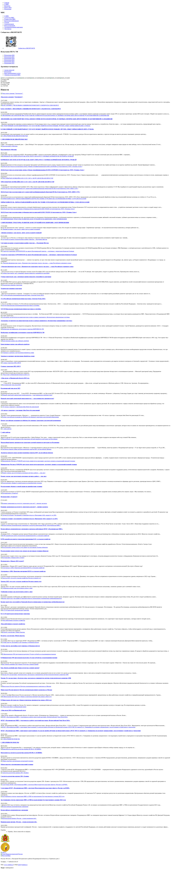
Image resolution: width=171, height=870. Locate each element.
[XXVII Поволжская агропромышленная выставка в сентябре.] (20, 305)
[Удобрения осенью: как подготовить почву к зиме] (16, 588)
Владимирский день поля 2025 (10, 388)
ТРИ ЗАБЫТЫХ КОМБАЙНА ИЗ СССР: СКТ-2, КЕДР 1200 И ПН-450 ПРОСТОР (27, 182)
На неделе (4, 82)
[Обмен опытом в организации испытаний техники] (17, 761)
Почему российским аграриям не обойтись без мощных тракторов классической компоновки (31, 420)
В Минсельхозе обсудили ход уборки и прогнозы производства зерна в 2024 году (26, 700)
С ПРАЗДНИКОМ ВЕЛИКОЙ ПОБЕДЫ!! (14, 139)
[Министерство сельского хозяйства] (5, 851)
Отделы (6, 22)
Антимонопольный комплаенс (13, 27)
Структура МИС (9, 17)
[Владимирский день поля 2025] (11, 385)
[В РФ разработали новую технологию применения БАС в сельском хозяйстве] (25, 535)
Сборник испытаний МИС (12, 75)
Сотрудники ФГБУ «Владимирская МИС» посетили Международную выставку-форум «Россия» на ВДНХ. (35, 788)
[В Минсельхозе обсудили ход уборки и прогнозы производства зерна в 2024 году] (26, 696)
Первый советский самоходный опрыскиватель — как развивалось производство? (27, 398)
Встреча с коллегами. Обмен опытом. (13, 635)
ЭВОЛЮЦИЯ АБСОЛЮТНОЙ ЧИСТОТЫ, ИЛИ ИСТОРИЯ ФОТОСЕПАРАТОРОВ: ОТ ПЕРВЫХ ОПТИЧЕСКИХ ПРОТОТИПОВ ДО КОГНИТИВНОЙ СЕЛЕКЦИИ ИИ (56, 119)
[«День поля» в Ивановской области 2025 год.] (15, 374)
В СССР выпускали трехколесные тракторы (15, 613)
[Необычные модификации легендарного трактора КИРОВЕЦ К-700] (22, 329)
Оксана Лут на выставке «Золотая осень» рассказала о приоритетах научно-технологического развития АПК (36, 678)
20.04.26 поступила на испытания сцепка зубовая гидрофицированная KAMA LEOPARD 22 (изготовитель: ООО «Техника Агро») (42, 170)
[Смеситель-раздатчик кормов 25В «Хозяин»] (15, 772)
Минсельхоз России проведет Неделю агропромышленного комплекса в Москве (26, 690)
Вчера (2, 81)
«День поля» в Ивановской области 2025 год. (15, 378)
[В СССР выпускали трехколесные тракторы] (15, 610)
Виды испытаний (9, 25)
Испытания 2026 (9, 55)
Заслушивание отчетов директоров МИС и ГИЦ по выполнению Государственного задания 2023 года (33, 800)
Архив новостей (9, 70)
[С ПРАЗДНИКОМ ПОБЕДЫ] (10, 739)
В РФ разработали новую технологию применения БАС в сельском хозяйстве (25, 539)
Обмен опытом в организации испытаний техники (17, 764)
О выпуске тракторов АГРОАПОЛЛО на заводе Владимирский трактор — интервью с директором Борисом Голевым (39, 254)
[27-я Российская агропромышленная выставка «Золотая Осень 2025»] (22, 295)
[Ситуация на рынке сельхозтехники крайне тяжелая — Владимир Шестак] (24, 239)
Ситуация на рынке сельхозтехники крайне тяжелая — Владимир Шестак (25, 243)
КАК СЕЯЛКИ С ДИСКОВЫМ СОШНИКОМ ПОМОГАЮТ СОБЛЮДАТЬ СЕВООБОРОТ (31, 109)
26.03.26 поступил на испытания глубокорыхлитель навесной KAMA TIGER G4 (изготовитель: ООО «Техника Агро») (39, 212)
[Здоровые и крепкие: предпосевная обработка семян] (17, 352)
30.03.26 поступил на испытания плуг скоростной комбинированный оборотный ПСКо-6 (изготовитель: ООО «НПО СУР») (40, 192)
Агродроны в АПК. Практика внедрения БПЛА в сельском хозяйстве (23, 571)
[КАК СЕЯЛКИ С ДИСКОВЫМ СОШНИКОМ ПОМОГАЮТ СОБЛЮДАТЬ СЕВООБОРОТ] (30, 105)
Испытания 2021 (9, 63)
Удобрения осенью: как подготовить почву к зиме (17, 591)
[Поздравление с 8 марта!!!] (9, 493)
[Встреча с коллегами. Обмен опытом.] (13, 632)
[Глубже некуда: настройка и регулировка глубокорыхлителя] (20, 642)
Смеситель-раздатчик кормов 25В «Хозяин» (15, 776)
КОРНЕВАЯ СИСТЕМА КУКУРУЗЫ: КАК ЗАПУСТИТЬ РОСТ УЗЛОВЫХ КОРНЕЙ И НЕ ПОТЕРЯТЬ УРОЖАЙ (38, 159)
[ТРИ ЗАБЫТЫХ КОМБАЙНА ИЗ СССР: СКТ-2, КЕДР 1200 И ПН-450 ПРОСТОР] (27, 178)
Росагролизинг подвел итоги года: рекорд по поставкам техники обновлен (24, 551)
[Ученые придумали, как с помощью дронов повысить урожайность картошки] (25, 273)
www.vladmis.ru (8, 864)
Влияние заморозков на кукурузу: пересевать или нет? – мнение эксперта (24, 507)
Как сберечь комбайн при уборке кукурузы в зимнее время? (20, 668)
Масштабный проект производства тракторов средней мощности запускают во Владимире (30, 442)
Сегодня (3, 79)
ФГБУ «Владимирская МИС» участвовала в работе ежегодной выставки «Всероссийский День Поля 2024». (35, 720)
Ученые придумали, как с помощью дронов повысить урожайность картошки (26, 276)
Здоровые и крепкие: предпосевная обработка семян (17, 356)
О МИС (6, 4)
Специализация (9, 24)
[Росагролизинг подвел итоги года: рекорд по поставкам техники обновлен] (24, 547)
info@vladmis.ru (22, 864)
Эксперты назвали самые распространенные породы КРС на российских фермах (27, 452)
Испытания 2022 (9, 61)
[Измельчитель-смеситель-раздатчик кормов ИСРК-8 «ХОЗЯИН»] (21, 749)
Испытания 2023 (9, 60)
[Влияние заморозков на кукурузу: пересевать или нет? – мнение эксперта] (24, 503)
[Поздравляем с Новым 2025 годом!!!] (12, 557)
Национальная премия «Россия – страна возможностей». (19, 822)
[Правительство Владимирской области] (5, 842)
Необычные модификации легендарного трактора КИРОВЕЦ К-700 (22, 332)
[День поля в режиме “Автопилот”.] (12, 93)
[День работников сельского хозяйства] (13, 620)
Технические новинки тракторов (11, 288)
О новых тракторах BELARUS (11, 366)
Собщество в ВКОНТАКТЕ (26, 48)
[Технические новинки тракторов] (11, 285)
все (2, 86)
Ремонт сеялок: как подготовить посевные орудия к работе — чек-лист (23, 476)
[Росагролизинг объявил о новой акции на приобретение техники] (21, 483)
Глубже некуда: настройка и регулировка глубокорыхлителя (20, 646)
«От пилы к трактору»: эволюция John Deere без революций (20, 410)
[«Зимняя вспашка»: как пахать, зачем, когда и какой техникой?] (20, 229)
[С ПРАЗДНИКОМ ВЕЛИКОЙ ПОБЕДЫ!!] (14, 136)
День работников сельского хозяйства (13, 624)
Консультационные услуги (12, 73)
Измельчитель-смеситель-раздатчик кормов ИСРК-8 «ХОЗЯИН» (21, 752)
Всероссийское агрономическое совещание (14, 810)
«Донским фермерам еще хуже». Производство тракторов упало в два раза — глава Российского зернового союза (37, 266)
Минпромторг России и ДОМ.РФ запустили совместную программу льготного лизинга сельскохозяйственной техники (39, 464)
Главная (6, 2)
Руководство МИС (10, 19)
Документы (7, 29)
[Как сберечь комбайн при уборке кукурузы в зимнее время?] (20, 664)
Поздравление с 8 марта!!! (9, 496)
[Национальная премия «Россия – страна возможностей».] (19, 818)
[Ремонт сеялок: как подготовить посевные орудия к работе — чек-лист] (23, 473)
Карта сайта (7, 7)
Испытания (7, 9)
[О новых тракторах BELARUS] (11, 363)
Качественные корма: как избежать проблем (15, 344)
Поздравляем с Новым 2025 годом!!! (12, 561)
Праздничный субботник (9, 149)
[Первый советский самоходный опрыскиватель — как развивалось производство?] (26, 395)
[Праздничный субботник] (9, 146)
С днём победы (5, 432)
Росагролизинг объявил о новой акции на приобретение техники (21, 486)
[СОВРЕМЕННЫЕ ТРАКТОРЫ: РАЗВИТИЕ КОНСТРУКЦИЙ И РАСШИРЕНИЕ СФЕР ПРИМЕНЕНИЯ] (34, 219)
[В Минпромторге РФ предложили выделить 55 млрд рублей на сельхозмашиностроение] (28, 654)
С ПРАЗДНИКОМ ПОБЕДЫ (10, 742)
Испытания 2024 (9, 58)
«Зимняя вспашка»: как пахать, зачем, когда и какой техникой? (21, 232)
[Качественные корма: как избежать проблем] (15, 341)
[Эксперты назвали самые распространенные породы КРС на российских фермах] (26, 449)
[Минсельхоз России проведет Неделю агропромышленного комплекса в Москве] (26, 686)
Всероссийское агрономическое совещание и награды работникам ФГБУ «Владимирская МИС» (32, 529)
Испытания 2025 (9, 57)
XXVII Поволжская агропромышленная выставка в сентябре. (21, 309)
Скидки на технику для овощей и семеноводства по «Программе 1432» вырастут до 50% (29, 518)
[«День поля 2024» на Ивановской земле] (13, 707)
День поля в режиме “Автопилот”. (12, 97)
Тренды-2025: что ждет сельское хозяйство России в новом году (21, 581)
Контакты (7, 6)
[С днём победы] (6, 429)
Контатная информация (11, 21)
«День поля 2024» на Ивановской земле (13, 710)
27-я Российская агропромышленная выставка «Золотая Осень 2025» (23, 298)
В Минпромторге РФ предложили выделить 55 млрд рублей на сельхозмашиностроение (29, 657)
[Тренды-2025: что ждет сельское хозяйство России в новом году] (21, 578)
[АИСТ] (3, 852)
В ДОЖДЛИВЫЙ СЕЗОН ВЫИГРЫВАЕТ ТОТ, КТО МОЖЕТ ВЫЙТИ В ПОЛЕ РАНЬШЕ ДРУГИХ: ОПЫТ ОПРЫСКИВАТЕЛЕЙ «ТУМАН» (47, 129)
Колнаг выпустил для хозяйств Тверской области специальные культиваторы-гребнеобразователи (32, 602)
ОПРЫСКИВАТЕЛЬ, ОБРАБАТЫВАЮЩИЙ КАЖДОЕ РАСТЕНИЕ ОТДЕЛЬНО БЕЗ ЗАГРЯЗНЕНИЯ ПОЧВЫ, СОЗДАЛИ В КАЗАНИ (45, 202)
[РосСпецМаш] (5, 855)
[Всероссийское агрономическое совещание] (14, 806)
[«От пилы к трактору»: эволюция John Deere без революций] (20, 407)
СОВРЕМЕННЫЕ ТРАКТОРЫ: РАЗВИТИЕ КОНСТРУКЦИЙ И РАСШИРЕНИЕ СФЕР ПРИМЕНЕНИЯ (35, 222)
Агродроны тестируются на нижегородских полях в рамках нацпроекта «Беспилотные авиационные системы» (36, 320)
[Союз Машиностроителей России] (12, 854)
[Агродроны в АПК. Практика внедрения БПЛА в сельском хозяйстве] (22, 568)
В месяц (3, 84)
